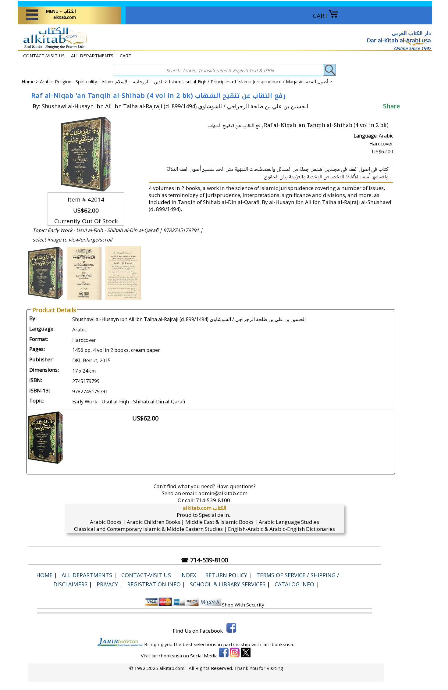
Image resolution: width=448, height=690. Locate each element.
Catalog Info (294, 584)
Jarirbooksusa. (278, 644)
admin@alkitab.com (222, 493)
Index (188, 575)
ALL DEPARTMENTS (92, 55)
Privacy (107, 584)
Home (28, 81)
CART (320, 16)
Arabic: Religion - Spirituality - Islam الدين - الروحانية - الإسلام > (104, 81)
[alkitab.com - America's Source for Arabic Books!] (53, 48)
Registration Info (154, 584)
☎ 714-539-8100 (204, 560)
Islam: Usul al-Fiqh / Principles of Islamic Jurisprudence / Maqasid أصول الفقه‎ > (250, 81)
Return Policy (226, 575)
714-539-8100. (213, 500)
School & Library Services (227, 584)
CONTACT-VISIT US (44, 55)
